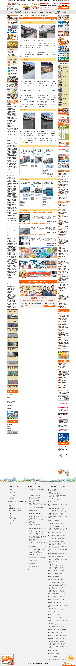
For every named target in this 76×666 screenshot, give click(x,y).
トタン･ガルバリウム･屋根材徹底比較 (12, 257)
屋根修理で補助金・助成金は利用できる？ (63, 307)
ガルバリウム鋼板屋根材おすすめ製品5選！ (63, 190)
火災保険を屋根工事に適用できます (35, 513)
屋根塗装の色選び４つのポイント (62, 291)
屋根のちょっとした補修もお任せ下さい (35, 498)
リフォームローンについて (33, 534)
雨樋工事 (64, 80)
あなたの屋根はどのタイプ (53, 492)
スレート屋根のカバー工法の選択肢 (64, 229)
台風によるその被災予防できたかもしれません (64, 269)
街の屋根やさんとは (12, 489)
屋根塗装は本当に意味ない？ (11, 112)
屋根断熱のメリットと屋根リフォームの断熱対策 (12, 295)
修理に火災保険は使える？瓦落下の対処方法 (64, 274)
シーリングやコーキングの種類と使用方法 (12, 175)
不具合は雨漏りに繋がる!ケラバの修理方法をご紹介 (57, 553)
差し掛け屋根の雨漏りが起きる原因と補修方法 (12, 200)
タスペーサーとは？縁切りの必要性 (12, 137)
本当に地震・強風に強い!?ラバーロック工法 (56, 640)
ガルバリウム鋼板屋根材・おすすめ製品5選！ (56, 513)
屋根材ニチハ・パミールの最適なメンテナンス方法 (64, 248)
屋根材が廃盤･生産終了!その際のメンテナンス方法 (57, 556)
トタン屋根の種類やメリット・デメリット (63, 237)
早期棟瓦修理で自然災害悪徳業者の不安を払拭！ (12, 167)
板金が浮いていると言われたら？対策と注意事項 (64, 337)
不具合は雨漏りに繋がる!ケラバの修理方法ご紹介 (13, 129)
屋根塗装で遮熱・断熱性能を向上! (63, 296)
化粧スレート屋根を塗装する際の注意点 (63, 245)
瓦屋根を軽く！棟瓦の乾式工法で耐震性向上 (56, 581)
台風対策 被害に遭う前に (33, 510)
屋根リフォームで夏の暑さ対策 (34, 516)
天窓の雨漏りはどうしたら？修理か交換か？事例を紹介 (58, 546)
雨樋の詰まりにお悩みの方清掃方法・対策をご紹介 (64, 375)
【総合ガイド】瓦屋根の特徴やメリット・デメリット (58, 526)
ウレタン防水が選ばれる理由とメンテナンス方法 (12, 140)
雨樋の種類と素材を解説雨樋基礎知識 (12, 298)
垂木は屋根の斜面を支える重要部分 (35, 540)
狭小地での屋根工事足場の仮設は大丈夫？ (63, 256)
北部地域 (9, 430)
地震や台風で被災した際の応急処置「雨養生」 (12, 181)
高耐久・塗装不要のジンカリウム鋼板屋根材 (12, 269)
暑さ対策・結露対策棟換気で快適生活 (55, 573)
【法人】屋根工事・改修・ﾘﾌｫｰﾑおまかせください (64, 390)
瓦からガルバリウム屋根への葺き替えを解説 (63, 179)
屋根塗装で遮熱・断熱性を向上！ (54, 576)
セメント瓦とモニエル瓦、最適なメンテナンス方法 (57, 540)
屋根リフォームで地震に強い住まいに (35, 512)
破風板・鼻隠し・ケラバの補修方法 (55, 544)
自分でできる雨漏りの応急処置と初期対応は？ (63, 299)
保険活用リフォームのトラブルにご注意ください (64, 346)
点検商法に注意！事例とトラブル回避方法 (36, 501)
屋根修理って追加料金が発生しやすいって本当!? (63, 340)
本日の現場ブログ (11, 507)
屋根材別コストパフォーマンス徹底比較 (12, 235)
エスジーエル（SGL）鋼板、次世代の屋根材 (56, 626)
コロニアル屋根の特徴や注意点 (62, 235)
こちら (23, 142)
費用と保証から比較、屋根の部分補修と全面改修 (64, 216)
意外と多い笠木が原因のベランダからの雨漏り (12, 132)
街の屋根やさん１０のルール (13, 492)
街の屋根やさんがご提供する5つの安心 (18, 12)
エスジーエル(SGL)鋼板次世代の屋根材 (12, 263)
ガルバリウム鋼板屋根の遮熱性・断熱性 (63, 185)
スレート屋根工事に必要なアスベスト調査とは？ (12, 301)
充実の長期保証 (11, 497)
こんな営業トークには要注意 (63, 330)
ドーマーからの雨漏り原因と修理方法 (12, 286)
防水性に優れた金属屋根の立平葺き (55, 627)
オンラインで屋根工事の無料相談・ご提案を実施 (63, 313)
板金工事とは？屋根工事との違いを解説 (12, 118)
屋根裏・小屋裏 (11, 202)
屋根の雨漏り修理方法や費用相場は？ (12, 277)
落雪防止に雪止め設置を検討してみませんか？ (36, 552)
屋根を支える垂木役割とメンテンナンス (12, 275)
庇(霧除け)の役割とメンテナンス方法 (11, 172)
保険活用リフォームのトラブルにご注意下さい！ (57, 630)
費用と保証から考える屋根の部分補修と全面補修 (37, 537)
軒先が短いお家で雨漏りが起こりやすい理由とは (12, 220)
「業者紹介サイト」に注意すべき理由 (63, 348)
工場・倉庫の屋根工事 (63, 382)
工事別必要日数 (62, 261)
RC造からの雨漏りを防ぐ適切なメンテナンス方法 (13, 280)
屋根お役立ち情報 (62, 266)
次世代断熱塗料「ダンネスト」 (62, 293)
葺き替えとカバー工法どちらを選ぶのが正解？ (63, 221)
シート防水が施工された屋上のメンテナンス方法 (12, 143)
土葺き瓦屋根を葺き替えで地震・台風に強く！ (12, 164)
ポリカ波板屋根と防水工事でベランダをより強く (64, 372)
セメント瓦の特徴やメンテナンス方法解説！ (12, 158)
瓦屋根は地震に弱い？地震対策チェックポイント (64, 282)
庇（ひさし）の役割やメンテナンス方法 (12, 283)
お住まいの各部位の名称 (12, 106)
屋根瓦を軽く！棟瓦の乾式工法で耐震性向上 (63, 280)
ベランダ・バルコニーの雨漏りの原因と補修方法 (12, 155)
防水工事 (64, 85)
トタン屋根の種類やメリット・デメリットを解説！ (57, 535)
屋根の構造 (10, 123)
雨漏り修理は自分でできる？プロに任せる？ (12, 115)
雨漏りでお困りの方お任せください (35, 497)
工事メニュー (49, 12)
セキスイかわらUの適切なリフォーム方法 (56, 501)
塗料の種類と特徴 (63, 403)
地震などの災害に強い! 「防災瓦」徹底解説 (63, 285)
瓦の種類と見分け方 (12, 218)
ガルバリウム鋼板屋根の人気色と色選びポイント (57, 523)
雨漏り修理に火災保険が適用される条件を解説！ (63, 301)
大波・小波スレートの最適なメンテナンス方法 (12, 169)
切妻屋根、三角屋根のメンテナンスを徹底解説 (12, 197)
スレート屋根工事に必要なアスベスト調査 (56, 587)
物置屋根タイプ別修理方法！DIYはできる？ (63, 364)
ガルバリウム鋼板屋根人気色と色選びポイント (63, 187)
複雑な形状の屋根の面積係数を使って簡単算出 (12, 189)
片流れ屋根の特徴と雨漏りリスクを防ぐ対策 (12, 194)
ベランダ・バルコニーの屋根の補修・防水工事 (36, 515)
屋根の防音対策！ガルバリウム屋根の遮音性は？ (64, 198)
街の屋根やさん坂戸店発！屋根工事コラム (15, 510)
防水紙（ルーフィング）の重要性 (54, 614)
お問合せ (10, 405)
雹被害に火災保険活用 (53, 656)
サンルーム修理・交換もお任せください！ (63, 367)
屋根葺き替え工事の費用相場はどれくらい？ (63, 213)
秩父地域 (9, 428)
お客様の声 (34, 12)
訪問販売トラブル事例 (63, 332)
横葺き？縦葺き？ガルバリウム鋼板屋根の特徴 (64, 193)
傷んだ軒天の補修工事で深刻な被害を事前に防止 (12, 134)
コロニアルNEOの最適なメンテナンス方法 (63, 254)
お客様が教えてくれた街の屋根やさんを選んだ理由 (17, 508)
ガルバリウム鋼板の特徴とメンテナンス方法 (12, 266)
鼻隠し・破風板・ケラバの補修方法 (12, 126)
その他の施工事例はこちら (52, 176)
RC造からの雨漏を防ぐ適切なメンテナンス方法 (57, 593)
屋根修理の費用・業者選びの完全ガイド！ (12, 109)
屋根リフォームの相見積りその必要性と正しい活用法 (64, 316)
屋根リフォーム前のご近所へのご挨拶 (63, 319)
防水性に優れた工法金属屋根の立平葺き (12, 178)
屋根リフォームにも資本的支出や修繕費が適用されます (38, 536)
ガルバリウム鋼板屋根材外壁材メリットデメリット (64, 195)
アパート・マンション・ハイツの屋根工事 (36, 519)
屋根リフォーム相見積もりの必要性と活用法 (36, 531)
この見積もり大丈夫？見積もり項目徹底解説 (63, 324)
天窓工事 (64, 103)
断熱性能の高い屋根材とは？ (11, 292)
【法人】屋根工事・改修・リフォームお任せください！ (38, 522)
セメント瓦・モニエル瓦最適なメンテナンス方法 (12, 161)
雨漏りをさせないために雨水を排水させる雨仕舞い (57, 644)
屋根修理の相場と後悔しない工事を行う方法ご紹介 (37, 528)
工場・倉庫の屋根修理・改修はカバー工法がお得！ (64, 369)
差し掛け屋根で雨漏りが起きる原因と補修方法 (57, 643)
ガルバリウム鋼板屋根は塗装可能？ (63, 182)
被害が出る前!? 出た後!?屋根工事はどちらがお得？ (64, 327)
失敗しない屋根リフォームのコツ (63, 208)
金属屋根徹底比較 (52, 623)
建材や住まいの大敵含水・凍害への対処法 (12, 208)
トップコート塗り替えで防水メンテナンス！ (12, 304)
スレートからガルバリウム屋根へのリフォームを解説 (64, 176)
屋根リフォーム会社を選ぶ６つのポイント (64, 264)
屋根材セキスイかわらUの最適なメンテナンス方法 (64, 251)
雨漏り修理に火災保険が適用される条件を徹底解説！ (58, 659)
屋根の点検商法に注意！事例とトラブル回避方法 (63, 335)
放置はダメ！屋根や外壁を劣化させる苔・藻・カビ (57, 635)
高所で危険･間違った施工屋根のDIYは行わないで (13, 272)
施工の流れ (41, 12)
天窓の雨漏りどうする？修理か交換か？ (12, 289)
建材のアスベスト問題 (53, 588)
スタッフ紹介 (10, 397)
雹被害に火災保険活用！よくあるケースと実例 (63, 304)
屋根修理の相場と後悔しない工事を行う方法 (63, 210)
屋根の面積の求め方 (12, 186)
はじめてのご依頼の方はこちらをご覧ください (36, 489)
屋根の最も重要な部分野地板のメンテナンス (12, 230)
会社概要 (65, 12)
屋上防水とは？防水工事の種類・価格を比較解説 (12, 152)
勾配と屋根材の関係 (12, 210)
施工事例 (26, 12)
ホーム (11, 12)
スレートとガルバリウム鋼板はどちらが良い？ (63, 174)
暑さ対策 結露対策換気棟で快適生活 (12, 205)
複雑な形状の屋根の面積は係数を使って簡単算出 (57, 570)
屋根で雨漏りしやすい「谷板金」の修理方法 (12, 216)
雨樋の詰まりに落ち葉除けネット (34, 560)
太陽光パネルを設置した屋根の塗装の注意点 (63, 243)
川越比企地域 (10, 424)
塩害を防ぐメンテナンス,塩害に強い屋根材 (13, 241)
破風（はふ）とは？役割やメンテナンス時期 (12, 307)
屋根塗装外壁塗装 (64, 99)
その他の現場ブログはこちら (52, 245)
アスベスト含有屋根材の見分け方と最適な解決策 (12, 223)
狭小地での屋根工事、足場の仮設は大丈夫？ (56, 508)
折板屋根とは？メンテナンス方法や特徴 (63, 240)
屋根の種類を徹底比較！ (61, 224)
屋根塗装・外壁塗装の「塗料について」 (55, 496)
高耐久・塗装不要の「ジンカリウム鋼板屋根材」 (57, 591)
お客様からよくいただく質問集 (54, 499)
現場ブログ (24, 15)
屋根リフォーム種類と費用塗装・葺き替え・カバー (64, 226)
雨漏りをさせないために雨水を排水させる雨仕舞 (12, 213)
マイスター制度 (11, 498)
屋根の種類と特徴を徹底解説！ (12, 104)
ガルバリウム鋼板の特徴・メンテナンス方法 (56, 590)
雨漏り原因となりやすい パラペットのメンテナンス (37, 546)
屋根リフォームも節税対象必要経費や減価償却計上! (64, 393)
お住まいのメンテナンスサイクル (54, 608)
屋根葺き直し (65, 90)
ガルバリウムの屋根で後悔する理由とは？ (12, 260)
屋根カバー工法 (66, 71)
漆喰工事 (64, 76)
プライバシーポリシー (12, 402)
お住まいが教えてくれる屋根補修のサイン (63, 218)
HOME (21, 15)
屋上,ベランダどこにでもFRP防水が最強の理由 (13, 149)
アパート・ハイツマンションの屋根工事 (63, 385)
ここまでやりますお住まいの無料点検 (57, 12)
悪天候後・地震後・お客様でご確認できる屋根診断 (57, 495)
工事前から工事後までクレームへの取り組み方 (63, 322)
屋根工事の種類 (63, 63)
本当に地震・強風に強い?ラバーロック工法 (13, 184)
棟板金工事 (65, 94)
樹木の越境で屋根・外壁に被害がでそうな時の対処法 (64, 343)
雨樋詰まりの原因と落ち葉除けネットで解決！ (64, 377)
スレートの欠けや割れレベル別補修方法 (63, 232)
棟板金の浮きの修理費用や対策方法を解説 (12, 121)
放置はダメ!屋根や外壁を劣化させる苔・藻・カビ (13, 244)
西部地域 (9, 426)
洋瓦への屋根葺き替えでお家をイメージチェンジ (12, 250)
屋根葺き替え (65, 67)
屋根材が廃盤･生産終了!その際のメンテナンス (12, 247)
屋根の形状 (10, 191)
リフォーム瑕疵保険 (12, 495)
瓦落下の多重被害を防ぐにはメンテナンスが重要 (63, 272)
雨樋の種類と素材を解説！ (33, 563)
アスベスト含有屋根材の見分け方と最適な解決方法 (57, 585)
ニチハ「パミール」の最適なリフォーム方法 (56, 502)
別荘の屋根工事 (62, 387)
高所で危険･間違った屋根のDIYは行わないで (56, 594)
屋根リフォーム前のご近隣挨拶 (34, 500)
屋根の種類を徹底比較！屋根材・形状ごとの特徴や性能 (58, 528)
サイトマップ (10, 408)
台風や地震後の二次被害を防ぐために (63, 277)
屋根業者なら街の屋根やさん (13, 518)
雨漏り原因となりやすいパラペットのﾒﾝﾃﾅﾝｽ (12, 146)
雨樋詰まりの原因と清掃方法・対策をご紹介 (36, 558)
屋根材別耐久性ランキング (11, 238)
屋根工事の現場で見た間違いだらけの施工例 (63, 288)
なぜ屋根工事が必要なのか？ (63, 205)
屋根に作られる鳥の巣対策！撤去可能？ (63, 380)
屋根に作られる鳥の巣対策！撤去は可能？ (36, 561)
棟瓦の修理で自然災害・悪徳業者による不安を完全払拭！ (58, 559)
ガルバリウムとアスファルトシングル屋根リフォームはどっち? (13, 253)
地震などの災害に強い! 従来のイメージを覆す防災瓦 (57, 584)
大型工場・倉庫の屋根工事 (33, 518)
